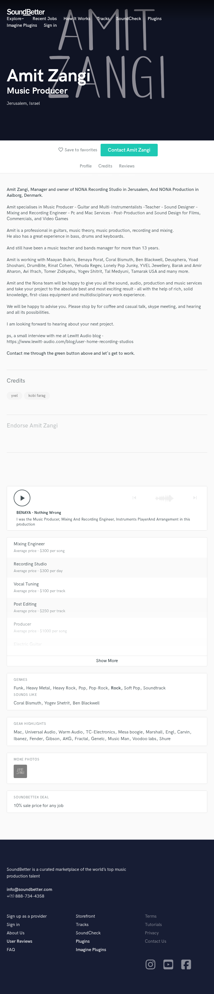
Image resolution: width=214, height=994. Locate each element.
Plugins (155, 18)
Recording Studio (30, 564)
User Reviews (19, 941)
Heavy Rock (64, 688)
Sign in (50, 25)
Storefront (85, 916)
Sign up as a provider (27, 916)
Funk (18, 688)
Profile (86, 166)
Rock (116, 688)
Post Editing (25, 604)
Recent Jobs (45, 18)
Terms (151, 916)
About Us (16, 933)
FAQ (11, 949)
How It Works (77, 18)
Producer (22, 624)
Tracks (103, 18)
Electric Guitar (28, 644)
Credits (105, 166)
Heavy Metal (38, 688)
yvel (14, 395)
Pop (82, 688)
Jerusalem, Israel (23, 103)
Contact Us (155, 941)
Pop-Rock (98, 688)
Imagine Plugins (22, 25)
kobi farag (36, 395)
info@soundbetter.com (29, 889)
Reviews (127, 166)
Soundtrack (154, 688)
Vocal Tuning (26, 584)
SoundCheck (128, 18)
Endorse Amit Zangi (32, 425)
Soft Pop (132, 688)
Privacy (152, 933)
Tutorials (153, 924)
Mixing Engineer (29, 544)
